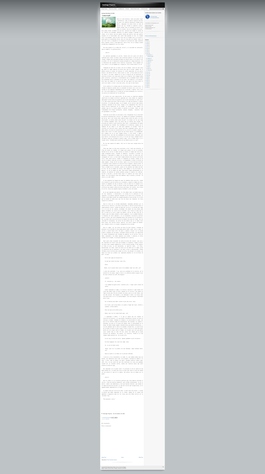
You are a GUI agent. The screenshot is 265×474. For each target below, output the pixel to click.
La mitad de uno (121, 8)
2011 (147, 73)
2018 (147, 45)
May (148, 66)
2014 (147, 51)
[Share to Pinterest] (117, 417)
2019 (147, 43)
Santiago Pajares (108, 5)
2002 (147, 85)
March (148, 68)
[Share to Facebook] (115, 417)
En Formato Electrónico (154, 17)
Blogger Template (104, 468)
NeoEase (124, 468)
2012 (147, 72)
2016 (147, 48)
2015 (147, 50)
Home (122, 457)
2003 (147, 83)
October (149, 58)
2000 (147, 87)
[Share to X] (114, 417)
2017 (147, 46)
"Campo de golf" (106, 15)
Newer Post (104, 457)
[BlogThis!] (113, 417)
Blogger (124, 467)
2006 (147, 82)
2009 (147, 77)
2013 (147, 53)
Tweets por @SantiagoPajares (151, 35)
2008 (147, 78)
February (149, 70)
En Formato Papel (153, 16)
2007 (147, 80)
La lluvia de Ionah (144, 8)
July (148, 63)
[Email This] (111, 417)
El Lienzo (127, 8)
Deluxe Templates (114, 468)
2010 (147, 75)
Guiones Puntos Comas (134, 8)
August (148, 61)
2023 (147, 41)
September (149, 60)
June (148, 65)
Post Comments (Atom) (112, 459)
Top (163, 466)
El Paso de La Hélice (113, 8)
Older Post (141, 457)
